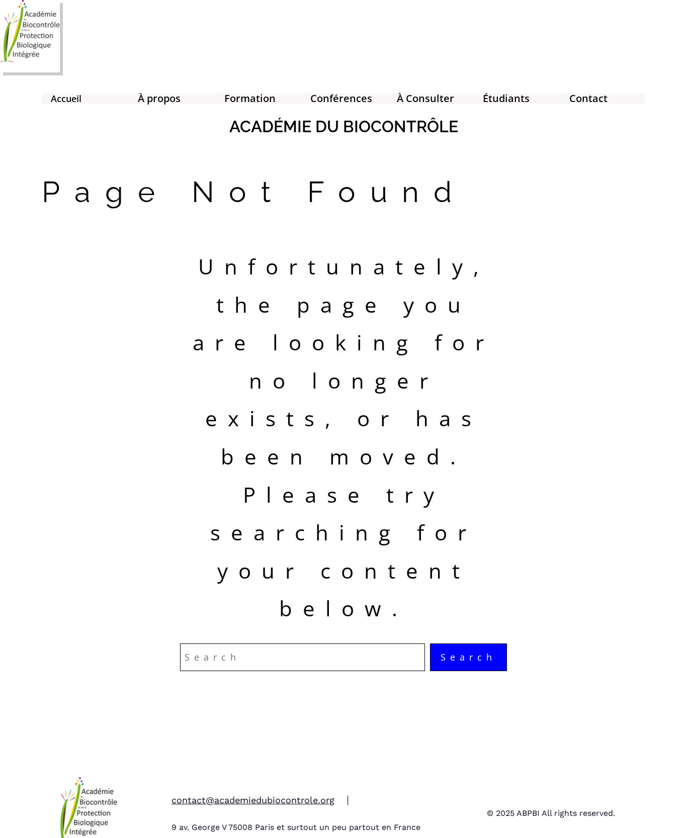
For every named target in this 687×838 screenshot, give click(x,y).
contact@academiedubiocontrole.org (252, 800)
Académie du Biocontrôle (343, 126)
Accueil (66, 98)
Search (468, 657)
